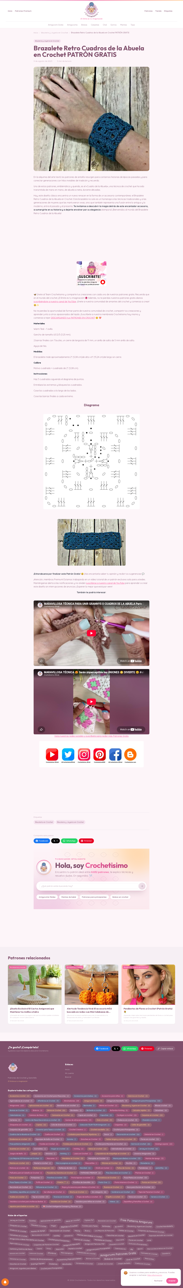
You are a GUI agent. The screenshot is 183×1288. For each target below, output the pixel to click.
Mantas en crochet (19, 1163)
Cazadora (166, 1253)
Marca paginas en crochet (68, 1163)
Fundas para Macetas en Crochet (111, 1144)
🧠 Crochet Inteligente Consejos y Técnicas (62, 1206)
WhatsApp (71, 841)
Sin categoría (99, 1192)
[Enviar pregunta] (142, 886)
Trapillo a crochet (114, 1197)
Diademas (53, 1264)
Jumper (35, 1154)
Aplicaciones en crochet (40, 1106)
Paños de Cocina (125, 1168)
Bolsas (84, 25)
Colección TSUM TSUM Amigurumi (94, 1125)
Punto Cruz (104, 1182)
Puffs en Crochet (44, 1182)
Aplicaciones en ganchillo (50, 1220)
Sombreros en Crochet (122, 1192)
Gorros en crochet (140, 1144)
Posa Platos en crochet (135, 1178)
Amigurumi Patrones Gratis (118, 1254)
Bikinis (139, 1249)
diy (131, 1248)
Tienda (158, 11)
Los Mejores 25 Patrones (104, 1230)
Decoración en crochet (128, 1134)
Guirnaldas (40, 1149)
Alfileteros (68, 1235)
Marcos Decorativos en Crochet (159, 1248)
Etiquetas (168, 11)
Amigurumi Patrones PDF (94, 1244)
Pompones (36, 1178)
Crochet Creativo (77, 1130)
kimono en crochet (17, 1253)
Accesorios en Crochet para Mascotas (52, 1096)
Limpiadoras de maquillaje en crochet (112, 1154)
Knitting (64, 1154)
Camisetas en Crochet (62, 1115)
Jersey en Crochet (148, 1149)
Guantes (32, 1221)
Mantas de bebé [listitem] (68, 897)
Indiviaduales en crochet (123, 1149)
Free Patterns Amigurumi (136, 1221)
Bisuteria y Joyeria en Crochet (54, 32)
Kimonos (50, 1154)
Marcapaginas (66, 1253)
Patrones (149, 11)
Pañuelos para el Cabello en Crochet (25, 1173)
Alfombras (52, 1253)
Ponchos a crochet (56, 1178)
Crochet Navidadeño (164, 1226)
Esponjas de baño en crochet (160, 1235)
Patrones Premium (23, 11)
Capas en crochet (86, 1115)
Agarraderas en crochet (21, 1101)
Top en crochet (40, 1197)
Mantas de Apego (154, 1158)
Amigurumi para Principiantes (146, 1101)
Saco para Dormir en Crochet (140, 1187)
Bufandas (106, 1226)
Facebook (43, 841)
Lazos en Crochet (82, 1154)
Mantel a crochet (42, 1163)
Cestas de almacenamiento (78, 1120)
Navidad (85, 1168)
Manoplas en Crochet (98, 1158)
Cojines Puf (88, 1220)
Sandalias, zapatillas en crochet (24, 1192)
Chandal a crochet (150, 1120)
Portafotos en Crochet (108, 1178)
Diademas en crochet (20, 1139)
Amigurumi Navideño (117, 1101)
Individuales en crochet (86, 1253)
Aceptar (172, 1281)
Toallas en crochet (18, 1197)
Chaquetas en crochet (20, 1125)
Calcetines (160, 1110)
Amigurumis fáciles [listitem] (47, 897)
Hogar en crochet (59, 1149)
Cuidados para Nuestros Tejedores (83, 1134)
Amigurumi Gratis (55, 25)
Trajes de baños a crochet (89, 1197)
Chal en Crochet (133, 1259)
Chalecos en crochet (127, 1120)
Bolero (87, 1231)
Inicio (10, 11)
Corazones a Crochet (84, 1263)
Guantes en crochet (19, 1149)
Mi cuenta (69, 1073)
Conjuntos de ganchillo (20, 1130)
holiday (57, 1236)
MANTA (77, 1230)
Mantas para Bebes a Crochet (89, 1235)
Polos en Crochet (18, 1178)
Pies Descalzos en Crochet (118, 1173)
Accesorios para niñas (112, 1096)
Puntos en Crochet (151, 1182)
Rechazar (158, 1281)
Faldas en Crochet (126, 1230)
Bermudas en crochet (40, 1235)
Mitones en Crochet (111, 1163)
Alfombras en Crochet (48, 1101)
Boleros (37, 1110)
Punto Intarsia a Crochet (125, 1182)
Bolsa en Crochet (56, 1110)
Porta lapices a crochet (82, 1178)
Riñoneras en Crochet (46, 1187)
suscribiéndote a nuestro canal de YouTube (55, 301)
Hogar (53, 1226)
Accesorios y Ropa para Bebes (69, 1258)
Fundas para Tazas (90, 1226)
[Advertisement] (91, 789)
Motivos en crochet (19, 1168)
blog (149, 1240)
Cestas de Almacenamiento (41, 1259)
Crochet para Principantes (126, 1130)
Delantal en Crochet (154, 1134)
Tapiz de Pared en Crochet (150, 1192)
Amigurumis (72, 25)
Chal (105, 25)
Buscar (68, 1077)
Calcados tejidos (141, 1110)
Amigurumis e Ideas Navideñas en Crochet (27, 1239)
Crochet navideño (99, 1130)
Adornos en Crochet (137, 1096)
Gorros (114, 25)
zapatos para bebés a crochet (24, 1206)
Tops (133, 25)
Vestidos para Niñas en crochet (90, 1202)
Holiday (78, 1149)
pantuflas (161, 1168)
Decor (107, 1134)
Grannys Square (37, 1263)
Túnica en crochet (136, 1197)
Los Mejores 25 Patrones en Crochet (25, 1158)
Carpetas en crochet (152, 1115)
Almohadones (71, 1101)
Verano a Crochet (159, 1197)
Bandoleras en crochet (67, 1106)
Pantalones (144, 1168)
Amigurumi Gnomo (93, 1101)
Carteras (15, 1120)
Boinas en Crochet (18, 1110)
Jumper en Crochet (105, 1264)
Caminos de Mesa (37, 1115)
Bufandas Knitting (118, 1110)
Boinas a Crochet (93, 1259)
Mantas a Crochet (69, 1226)
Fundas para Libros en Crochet (76, 1144)
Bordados (75, 1110)
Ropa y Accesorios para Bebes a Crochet (80, 1187)
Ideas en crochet (97, 1149)
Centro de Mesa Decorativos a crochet (42, 1120)
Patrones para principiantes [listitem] (94, 897)
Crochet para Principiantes (51, 1268)
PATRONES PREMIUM (91, 1173)
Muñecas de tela (67, 1168)
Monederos (147, 1163)
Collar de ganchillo (140, 1125)
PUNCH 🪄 (62, 1182)
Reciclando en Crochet (20, 1187)
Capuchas (105, 1115)
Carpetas (95, 25)
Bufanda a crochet (96, 1110)
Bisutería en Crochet (44, 822)
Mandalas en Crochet (72, 1158)
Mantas (123, 25)
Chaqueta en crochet (18, 1226)
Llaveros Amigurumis (144, 1154)
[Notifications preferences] (5, 1282)
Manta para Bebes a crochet (126, 1158)
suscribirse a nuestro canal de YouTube (105, 583)
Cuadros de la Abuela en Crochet (24, 1134)
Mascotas (60, 1249)
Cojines (41, 1125)
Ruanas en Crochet (113, 1187)
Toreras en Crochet (62, 1197)
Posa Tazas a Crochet (20, 1182)
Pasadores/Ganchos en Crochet (61, 1173)
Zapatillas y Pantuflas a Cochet (138, 1202)
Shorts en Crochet (78, 1192)
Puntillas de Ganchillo (83, 1182)
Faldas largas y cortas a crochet (120, 1139)
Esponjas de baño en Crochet (49, 1139)
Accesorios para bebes (85, 1096)
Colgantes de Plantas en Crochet (151, 1231)
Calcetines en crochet (18, 1235)
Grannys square (163, 1144)
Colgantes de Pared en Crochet (46, 1244)
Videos (114, 1202)
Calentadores (17, 1115)
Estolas (71, 1139)
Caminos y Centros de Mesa (21, 1249)
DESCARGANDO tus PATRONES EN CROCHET (73, 317)
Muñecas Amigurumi (43, 1168)
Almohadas (66, 1264)
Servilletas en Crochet (54, 1192)
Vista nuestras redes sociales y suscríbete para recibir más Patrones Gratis (91, 736)
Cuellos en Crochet (54, 1134)
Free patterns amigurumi (22, 1144)
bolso (48, 1248)
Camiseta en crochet (149, 1253)
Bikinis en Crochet (108, 1106)
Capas (39, 1249)
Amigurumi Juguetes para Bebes (23, 1268)
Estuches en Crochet (90, 1139)
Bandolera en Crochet (107, 1221)
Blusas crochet (162, 1106)
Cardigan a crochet (126, 1115)
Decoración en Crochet (60, 1231)
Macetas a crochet (38, 1226)
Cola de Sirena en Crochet (62, 1125)
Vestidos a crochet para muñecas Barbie (27, 1202)
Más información (154, 1275)
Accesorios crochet (19, 1096)
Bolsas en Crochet (113, 1258)
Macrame (52, 1158)
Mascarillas (91, 1163)
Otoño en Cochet (103, 1168)
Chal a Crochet (104, 1120)
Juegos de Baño (18, 1154)
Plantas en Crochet (144, 1173)
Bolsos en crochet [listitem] (120, 897)
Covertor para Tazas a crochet (50, 1130)
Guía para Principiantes (137, 1244)
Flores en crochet (149, 1139)
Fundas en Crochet (49, 1144)
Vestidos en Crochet (60, 1202)
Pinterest (88, 841)
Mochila (130, 1163)
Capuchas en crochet (115, 1235)
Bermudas (89, 1106)
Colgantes (120, 1125)
